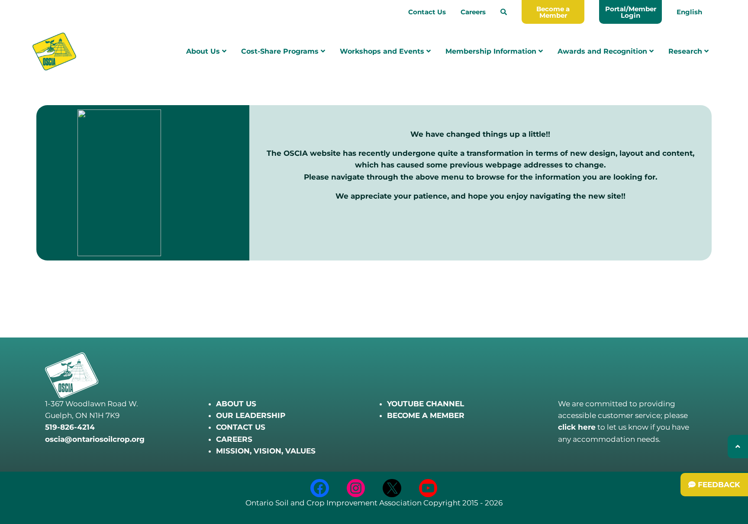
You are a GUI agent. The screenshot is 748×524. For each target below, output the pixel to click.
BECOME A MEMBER (425, 415)
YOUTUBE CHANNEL (425, 403)
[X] (392, 488)
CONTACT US (240, 427)
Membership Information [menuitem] (491, 51)
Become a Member (553, 12)
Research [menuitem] (686, 51)
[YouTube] (428, 488)
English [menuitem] (689, 12)
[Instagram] (356, 488)
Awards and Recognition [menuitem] (603, 51)
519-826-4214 (70, 427)
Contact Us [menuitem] (427, 12)
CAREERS (234, 439)
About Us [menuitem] (204, 51)
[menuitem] (503, 11)
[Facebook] (319, 488)
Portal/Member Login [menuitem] (630, 12)
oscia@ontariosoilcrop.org (95, 439)
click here (577, 427)
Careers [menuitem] (473, 12)
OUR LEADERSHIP (250, 415)
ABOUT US (236, 403)
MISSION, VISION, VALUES (266, 451)
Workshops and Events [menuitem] (383, 51)
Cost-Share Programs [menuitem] (281, 51)
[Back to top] (738, 446)
